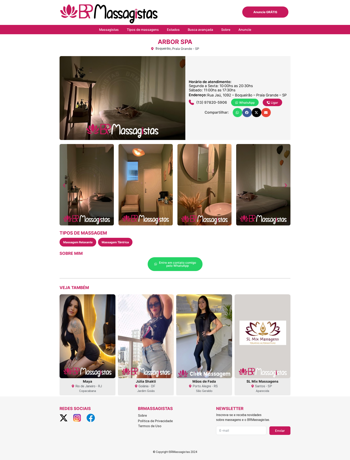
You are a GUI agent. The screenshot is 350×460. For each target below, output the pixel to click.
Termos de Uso (149, 426)
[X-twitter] (63, 418)
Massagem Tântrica (115, 242)
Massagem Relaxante (78, 242)
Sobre (225, 30)
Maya (87, 381)
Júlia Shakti (146, 381)
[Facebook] (90, 418)
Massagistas (109, 30)
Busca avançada (200, 30)
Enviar (280, 431)
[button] (237, 112)
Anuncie (244, 30)
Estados (173, 30)
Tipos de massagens (143, 30)
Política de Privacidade (155, 421)
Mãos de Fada (204, 381)
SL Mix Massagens (262, 381)
